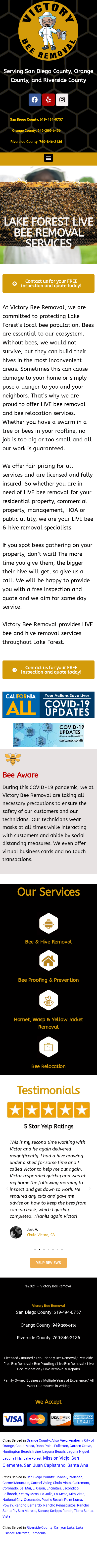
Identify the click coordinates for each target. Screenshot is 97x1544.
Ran (80, 1505)
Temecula (38, 1533)
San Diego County (48, 71)
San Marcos (27, 1511)
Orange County (38, 1440)
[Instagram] (62, 100)
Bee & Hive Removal (48, 942)
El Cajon (39, 1488)
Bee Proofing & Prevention (48, 980)
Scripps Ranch (61, 1511)
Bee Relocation (48, 1066)
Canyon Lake (64, 1527)
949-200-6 (46, 130)
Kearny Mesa (28, 1494)
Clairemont (80, 1483)
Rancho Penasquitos (59, 1505)
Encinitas (54, 1488)
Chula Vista (62, 1483)
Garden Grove (80, 1446)
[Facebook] (35, 100)
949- (56, 1325)
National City (12, 1500)
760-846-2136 (50, 142)
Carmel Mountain (15, 1483)
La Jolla (46, 1494)
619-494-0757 (51, 119)
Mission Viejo (56, 1458)
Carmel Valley (41, 1483)
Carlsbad (76, 1477)
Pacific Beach (52, 1500)
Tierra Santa (83, 1511)
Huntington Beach (16, 1451)
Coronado (10, 1488)
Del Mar (25, 1488)
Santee (43, 1511)
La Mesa (60, 1494)
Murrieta (22, 1533)
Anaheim (76, 1440)
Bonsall (61, 1477)
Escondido (70, 1488)
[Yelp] (48, 100)
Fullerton (61, 1446)
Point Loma (73, 1500)
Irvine (36, 1451)
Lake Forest (32, 1458)
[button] (48, 158)
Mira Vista (77, 1494)
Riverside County (64, 80)
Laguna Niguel (77, 1451)
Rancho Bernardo (28, 1505)
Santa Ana (77, 1465)
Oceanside (32, 1500)
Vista (6, 1516)
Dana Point (44, 1446)
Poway (7, 1505)
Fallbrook (9, 1494)
